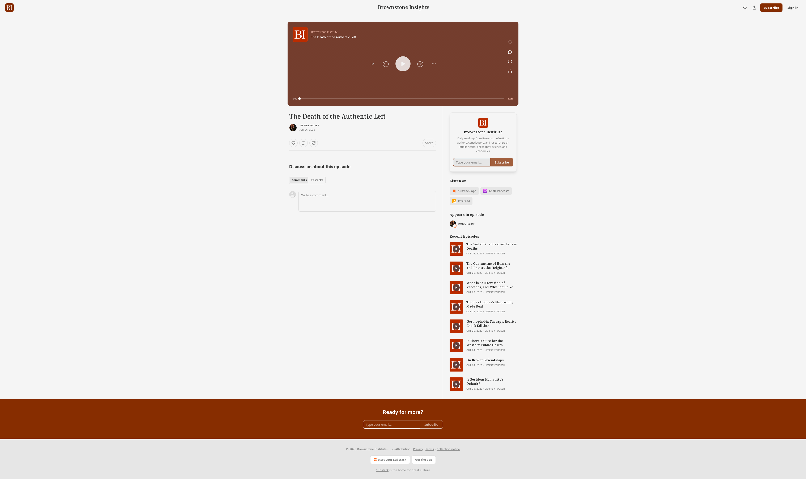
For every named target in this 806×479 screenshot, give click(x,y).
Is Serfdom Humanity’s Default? (485, 381)
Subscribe (771, 7)
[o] (456, 249)
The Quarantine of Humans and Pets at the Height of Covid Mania (488, 266)
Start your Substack (392, 460)
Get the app (423, 460)
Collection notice (448, 449)
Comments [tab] (299, 180)
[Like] (293, 143)
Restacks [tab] (317, 180)
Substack (382, 470)
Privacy (418, 449)
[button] (372, 63)
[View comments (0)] (510, 52)
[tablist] (307, 180)
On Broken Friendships (485, 360)
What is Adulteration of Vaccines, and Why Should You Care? (490, 285)
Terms (429, 449)
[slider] (402, 99)
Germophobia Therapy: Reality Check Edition (491, 323)
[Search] (745, 7)
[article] (483, 249)
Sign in (793, 7)
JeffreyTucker (309, 125)
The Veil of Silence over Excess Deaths (491, 246)
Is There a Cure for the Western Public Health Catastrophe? (484, 343)
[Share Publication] (754, 7)
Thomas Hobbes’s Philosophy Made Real (489, 304)
